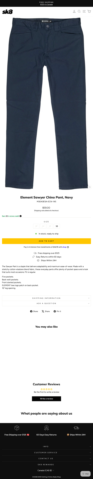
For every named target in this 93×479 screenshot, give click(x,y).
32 (36, 226)
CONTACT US (46, 458)
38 (57, 226)
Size (46, 222)
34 (43, 226)
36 (50, 226)
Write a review (46, 399)
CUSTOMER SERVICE (46, 453)
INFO (46, 446)
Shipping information (46, 298)
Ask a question (46, 303)
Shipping (37, 211)
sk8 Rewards (46, 465)
